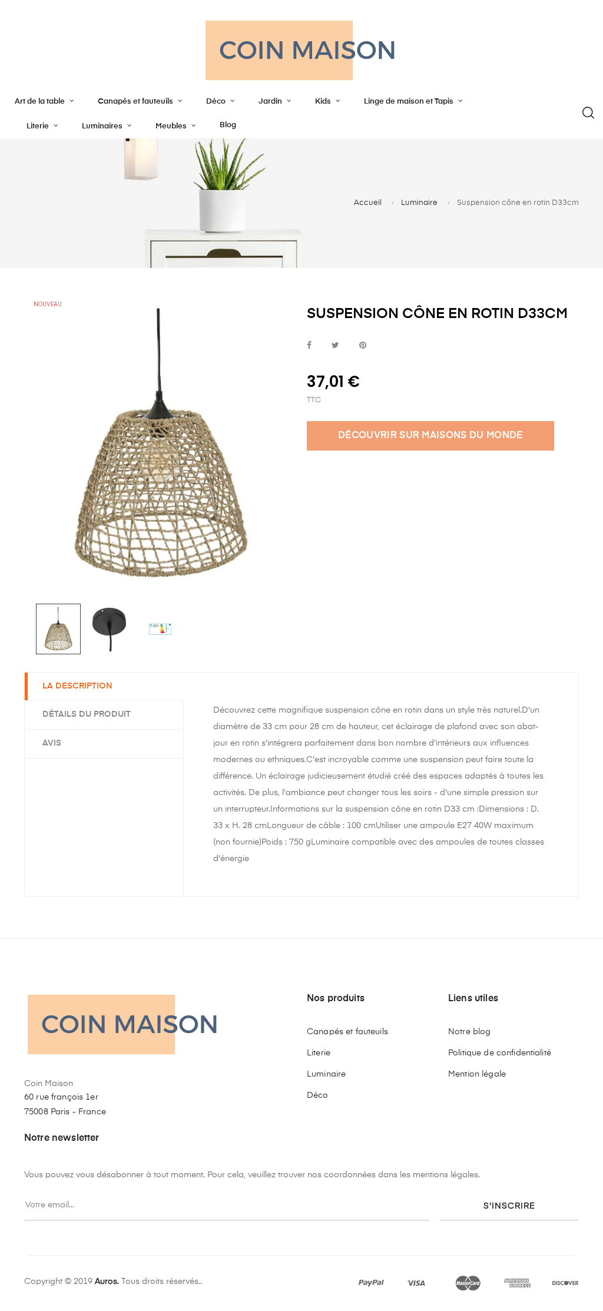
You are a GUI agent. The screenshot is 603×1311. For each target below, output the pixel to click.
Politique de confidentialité (499, 1053)
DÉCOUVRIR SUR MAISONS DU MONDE (430, 436)
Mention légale (477, 1074)
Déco (318, 1095)
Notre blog (469, 1032)
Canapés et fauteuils (347, 1032)
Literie (318, 1053)
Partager (309, 346)
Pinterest (362, 346)
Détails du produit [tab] (86, 714)
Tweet (335, 346)
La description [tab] (77, 686)
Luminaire (326, 1074)
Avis (51, 743)
